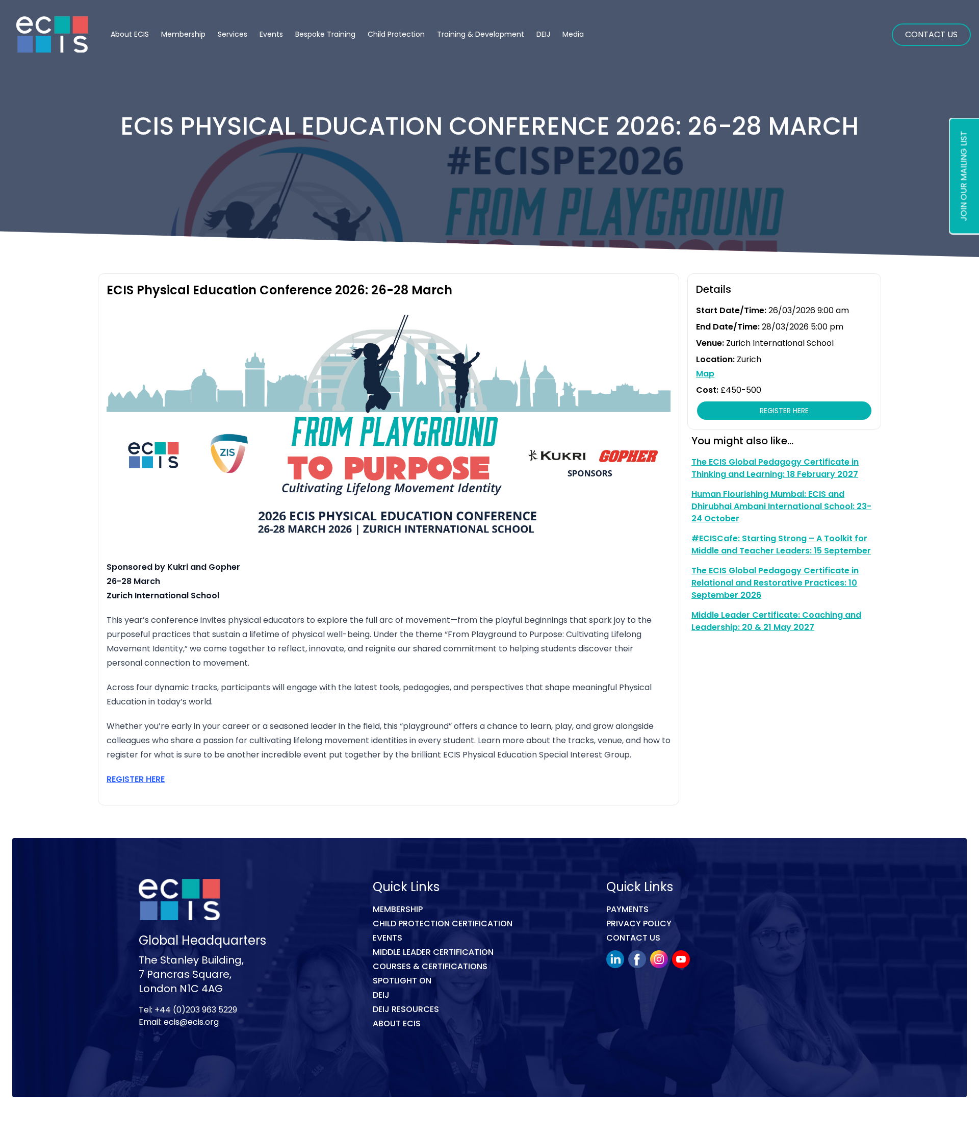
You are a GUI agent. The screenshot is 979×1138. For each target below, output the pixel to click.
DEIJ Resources (406, 1009)
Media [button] (573, 34)
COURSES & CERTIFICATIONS (430, 966)
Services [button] (232, 34)
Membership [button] (183, 34)
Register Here (784, 411)
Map (705, 374)
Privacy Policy (639, 923)
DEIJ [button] (543, 34)
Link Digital (283, 1119)
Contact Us (931, 34)
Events (271, 34)
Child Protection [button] (396, 34)
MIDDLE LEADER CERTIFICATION (433, 952)
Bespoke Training (325, 34)
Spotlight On (402, 981)
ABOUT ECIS (397, 1023)
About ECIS (130, 34)
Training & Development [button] (480, 34)
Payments (627, 909)
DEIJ (381, 995)
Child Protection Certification (442, 923)
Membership (398, 909)
